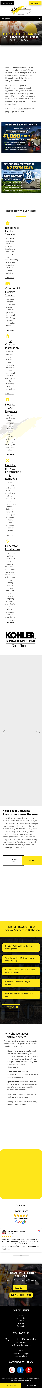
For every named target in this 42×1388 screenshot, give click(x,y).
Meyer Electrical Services (21, 12)
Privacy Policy (19, 1379)
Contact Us (21, 1326)
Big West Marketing (24, 1381)
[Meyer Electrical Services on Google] (12, 1370)
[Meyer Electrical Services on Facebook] (20, 1370)
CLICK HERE (9, 278)
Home (21, 1315)
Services (21, 1321)
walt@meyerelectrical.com (21, 1345)
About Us (21, 1318)
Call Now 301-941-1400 (21, 1295)
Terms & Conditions (32, 1379)
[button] (3, 731)
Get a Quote (35, 3)
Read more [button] (6, 1249)
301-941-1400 (7, 3)
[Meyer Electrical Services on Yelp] (28, 1370)
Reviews (21, 1323)
